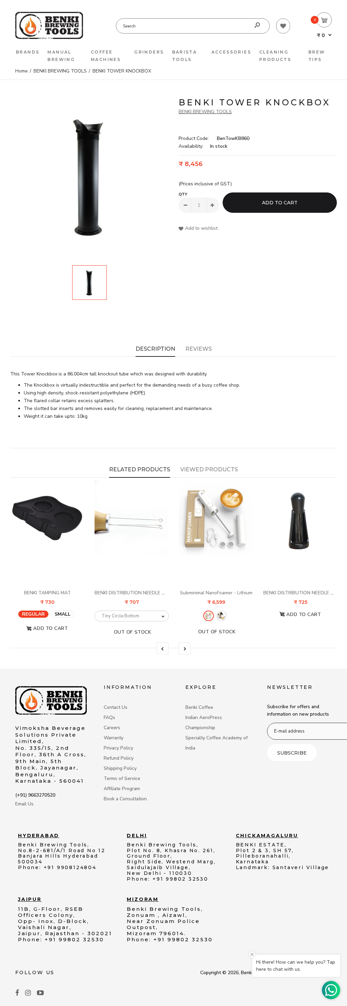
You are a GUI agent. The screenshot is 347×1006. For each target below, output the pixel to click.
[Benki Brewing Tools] (49, 37)
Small (62, 614)
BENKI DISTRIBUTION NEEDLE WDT (134, 593)
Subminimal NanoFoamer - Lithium (216, 593)
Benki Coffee (199, 707)
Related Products (139, 469)
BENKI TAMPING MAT (47, 593)
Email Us (24, 804)
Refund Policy (119, 758)
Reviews (198, 349)
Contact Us (115, 707)
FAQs (109, 717)
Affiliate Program (122, 788)
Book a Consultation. (126, 799)
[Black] (221, 615)
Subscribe (292, 753)
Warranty (113, 738)
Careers (112, 727)
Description (155, 349)
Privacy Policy (118, 748)
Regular (33, 614)
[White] (208, 615)
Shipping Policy (120, 768)
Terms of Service (122, 778)
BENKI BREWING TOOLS (205, 111)
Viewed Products (209, 469)
